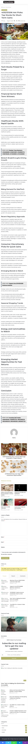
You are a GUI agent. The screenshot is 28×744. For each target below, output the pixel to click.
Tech (3, 727)
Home (3, 7)
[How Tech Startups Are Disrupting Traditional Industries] (5, 699)
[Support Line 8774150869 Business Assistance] (5, 588)
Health (3, 732)
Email (2, 542)
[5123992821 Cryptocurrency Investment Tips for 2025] (5, 594)
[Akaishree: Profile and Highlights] (21, 487)
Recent (13, 576)
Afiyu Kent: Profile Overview (5, 507)
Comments (22, 576)
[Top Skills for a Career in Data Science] (5, 606)
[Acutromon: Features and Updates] (21, 502)
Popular (4, 576)
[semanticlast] (8, 2)
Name (2, 537)
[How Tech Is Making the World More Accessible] (5, 600)
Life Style (4, 730)
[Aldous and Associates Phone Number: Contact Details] (7, 487)
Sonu (4, 20)
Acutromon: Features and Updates (20, 507)
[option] (14, 624)
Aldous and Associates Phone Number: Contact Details (7, 494)
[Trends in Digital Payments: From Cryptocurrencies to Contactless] (5, 713)
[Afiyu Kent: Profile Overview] (7, 502)
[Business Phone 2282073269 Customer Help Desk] (5, 582)
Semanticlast (8, 7)
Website (3, 547)
